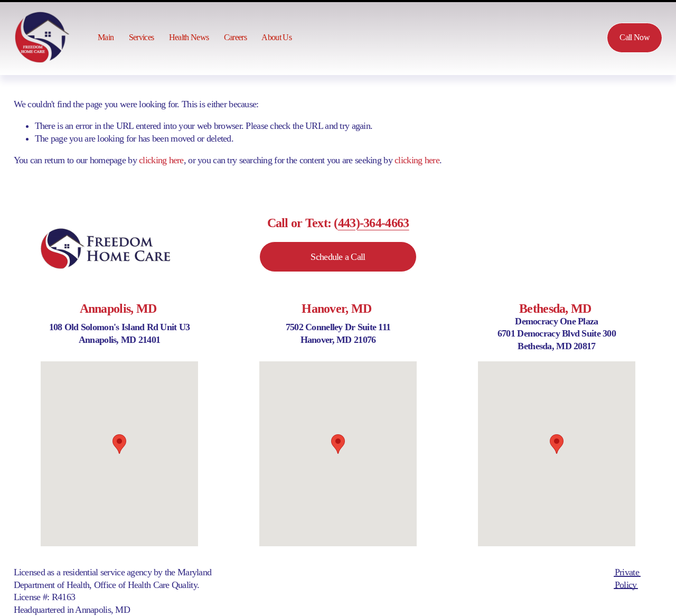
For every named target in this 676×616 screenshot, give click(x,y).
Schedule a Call (338, 256)
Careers (235, 37)
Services (141, 37)
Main (106, 37)
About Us (276, 37)
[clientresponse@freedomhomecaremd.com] (567, 37)
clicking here (161, 160)
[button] (119, 444)
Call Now (634, 37)
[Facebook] (535, 37)
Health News (189, 37)
